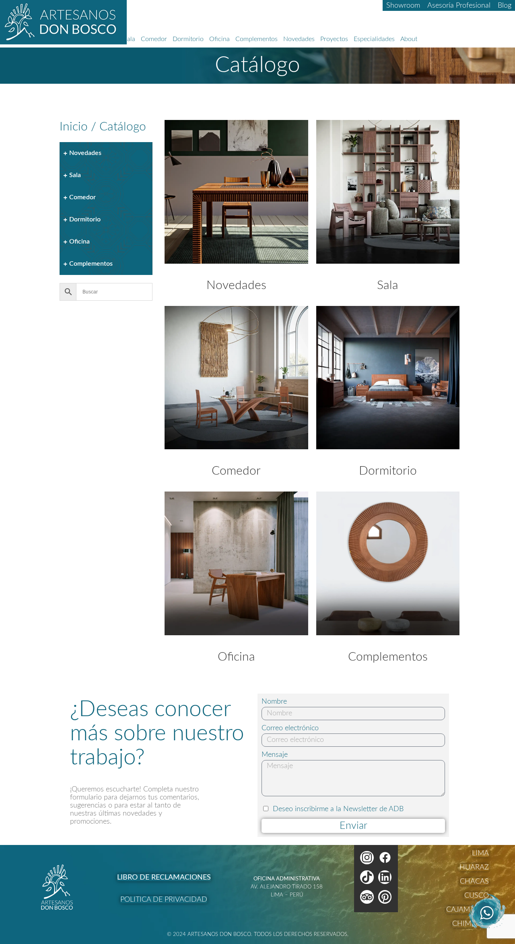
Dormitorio (188, 39)
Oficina (219, 39)
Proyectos (334, 39)
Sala (129, 39)
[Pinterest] (385, 897)
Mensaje (275, 754)
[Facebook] (385, 858)
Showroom (403, 5)
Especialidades (374, 39)
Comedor (154, 39)
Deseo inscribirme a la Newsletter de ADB (338, 809)
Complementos (256, 39)
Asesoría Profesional (458, 5)
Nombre (274, 701)
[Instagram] (367, 858)
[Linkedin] (385, 877)
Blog (504, 5)
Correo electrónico (290, 728)
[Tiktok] (367, 877)
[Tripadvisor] (367, 897)
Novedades (299, 39)
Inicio (74, 127)
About (408, 39)
